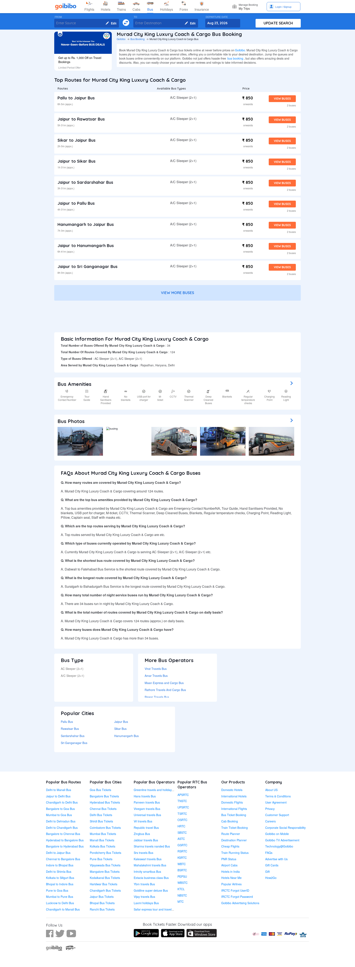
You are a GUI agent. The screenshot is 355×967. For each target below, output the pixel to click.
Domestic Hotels (231, 790)
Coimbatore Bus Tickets (105, 828)
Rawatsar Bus (70, 729)
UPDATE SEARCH (278, 23)
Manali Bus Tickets (102, 840)
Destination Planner (234, 840)
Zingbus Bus (142, 834)
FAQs (268, 853)
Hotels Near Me (231, 878)
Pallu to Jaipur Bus (76, 97)
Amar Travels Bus (156, 676)
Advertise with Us (276, 859)
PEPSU (182, 876)
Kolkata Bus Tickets (102, 846)
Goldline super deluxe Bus (151, 890)
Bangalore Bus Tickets (104, 796)
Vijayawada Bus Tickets (105, 865)
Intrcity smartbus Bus (147, 871)
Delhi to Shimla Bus (58, 871)
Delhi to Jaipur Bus (58, 853)
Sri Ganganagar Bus (74, 743)
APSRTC (183, 795)
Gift (267, 871)
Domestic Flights (232, 802)
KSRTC (182, 857)
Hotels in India (230, 871)
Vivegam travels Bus (147, 809)
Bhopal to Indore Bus (59, 884)
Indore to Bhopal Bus (59, 865)
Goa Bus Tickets (100, 790)
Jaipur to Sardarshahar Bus (85, 182)
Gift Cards (271, 865)
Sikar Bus (120, 729)
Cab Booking (229, 821)
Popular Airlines (231, 884)
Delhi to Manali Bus (58, 790)
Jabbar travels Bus (146, 840)
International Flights (234, 809)
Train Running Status (235, 853)
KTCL (181, 889)
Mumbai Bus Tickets (103, 834)
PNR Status (228, 859)
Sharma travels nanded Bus (152, 846)
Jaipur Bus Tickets (102, 897)
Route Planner (230, 834)
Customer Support (277, 815)
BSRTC (182, 870)
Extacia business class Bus (151, 878)
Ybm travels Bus (144, 884)
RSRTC (182, 851)
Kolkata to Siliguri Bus (60, 878)
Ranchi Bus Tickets (102, 909)
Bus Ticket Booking (233, 815)
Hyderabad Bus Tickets (105, 802)
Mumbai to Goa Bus (59, 815)
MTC (181, 901)
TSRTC (182, 814)
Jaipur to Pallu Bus (76, 203)
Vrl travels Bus (143, 821)
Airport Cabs (229, 865)
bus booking (235, 58)
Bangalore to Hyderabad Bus (65, 846)
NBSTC (182, 895)
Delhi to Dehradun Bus (60, 821)
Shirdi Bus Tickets (101, 821)
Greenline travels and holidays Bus (156, 790)
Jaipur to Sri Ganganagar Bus (88, 266)
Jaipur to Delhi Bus (58, 796)
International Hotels (234, 796)
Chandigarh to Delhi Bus (62, 802)
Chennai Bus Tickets (103, 809)
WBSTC (183, 883)
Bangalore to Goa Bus (60, 809)
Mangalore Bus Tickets (105, 871)
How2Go (271, 878)
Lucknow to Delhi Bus (60, 903)
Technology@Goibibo (279, 846)
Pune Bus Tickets (101, 859)
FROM (58, 16)
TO (135, 16)
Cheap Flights (230, 846)
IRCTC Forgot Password (237, 897)
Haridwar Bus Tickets (103, 884)
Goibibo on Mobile (277, 834)
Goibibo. (240, 50)
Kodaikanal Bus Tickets (105, 878)
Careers (270, 821)
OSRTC (182, 820)
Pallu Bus (67, 722)
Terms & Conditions (278, 796)
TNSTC (182, 801)
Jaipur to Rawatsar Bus (81, 119)
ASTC (181, 839)
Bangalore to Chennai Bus (63, 834)
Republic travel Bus (146, 828)
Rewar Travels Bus (157, 697)
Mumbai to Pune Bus (59, 897)
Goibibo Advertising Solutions (240, 903)
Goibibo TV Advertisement (282, 840)
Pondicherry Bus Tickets (105, 853)
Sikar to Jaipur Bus (77, 140)
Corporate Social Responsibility (285, 828)
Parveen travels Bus (147, 802)
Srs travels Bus (143, 853)
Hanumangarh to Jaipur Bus (86, 224)
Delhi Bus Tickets (101, 815)
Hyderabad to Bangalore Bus (65, 840)
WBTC (182, 864)
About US (271, 790)
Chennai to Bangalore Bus (63, 859)
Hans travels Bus (145, 796)
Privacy (270, 809)
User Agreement (276, 802)
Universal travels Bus (147, 815)
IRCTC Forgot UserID (235, 890)
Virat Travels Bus (156, 669)
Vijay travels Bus (144, 897)
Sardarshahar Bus (72, 736)
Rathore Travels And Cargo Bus (165, 690)
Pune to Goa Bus (57, 890)
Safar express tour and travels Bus (156, 909)
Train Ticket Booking (234, 828)
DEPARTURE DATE (217, 16)
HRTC (181, 826)
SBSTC (182, 832)
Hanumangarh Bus (126, 736)
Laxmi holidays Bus (146, 903)
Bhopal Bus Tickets (102, 903)
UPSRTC (183, 807)
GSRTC (182, 845)
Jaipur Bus (121, 722)
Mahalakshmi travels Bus (150, 865)
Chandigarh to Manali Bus (63, 909)
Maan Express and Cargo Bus (164, 683)
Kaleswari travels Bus (147, 859)
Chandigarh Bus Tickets (105, 890)
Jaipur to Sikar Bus (77, 161)
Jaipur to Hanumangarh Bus (86, 245)
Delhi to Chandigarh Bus (62, 828)
